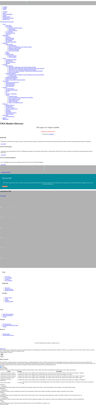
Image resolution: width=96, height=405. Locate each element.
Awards (4, 316)
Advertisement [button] (3, 396)
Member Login (6, 19)
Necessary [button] (2, 366)
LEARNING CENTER (8, 18)
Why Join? (7, 287)
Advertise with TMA (5, 172)
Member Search (6, 334)
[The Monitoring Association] (7, 21)
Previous (2, 195)
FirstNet (4, 326)
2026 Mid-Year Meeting (8, 314)
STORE (4, 15)
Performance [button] (3, 388)
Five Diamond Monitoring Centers (10, 325)
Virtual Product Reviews (8, 335)
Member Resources (9, 290)
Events (6, 299)
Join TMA (5, 11)
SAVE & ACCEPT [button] (4, 404)
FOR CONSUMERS (7, 14)
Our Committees (8, 280)
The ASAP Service (7, 324)
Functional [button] (2, 384)
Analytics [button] (2, 392)
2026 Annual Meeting (8, 315)
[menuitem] (49, 11)
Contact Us (7, 279)
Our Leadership (8, 278)
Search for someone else (48, 131)
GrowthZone (51, 134)
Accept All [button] (9, 352)
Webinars (7, 300)
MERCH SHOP (6, 16)
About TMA (8, 276)
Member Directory (9, 289)
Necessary (4, 367)
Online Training (8, 297)
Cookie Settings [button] (3, 352)
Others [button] (1, 400)
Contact (4, 13)
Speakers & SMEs (9, 301)
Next (5, 195)
